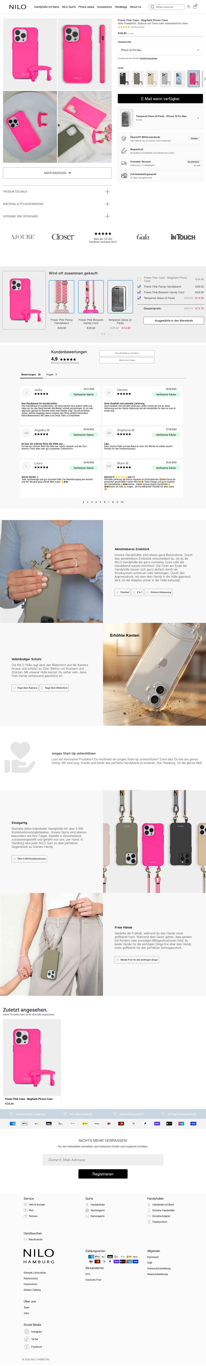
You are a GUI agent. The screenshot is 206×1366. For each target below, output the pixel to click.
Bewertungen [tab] (28, 374)
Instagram (36, 1331)
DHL (87, 1274)
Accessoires (104, 6)
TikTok (34, 1339)
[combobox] (166, 7)
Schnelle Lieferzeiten (35, 1272)
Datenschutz (30, 1284)
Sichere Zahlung (32, 1289)
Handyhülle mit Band (46, 6)
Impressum (153, 1256)
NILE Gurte (69, 6)
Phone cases (86, 6)
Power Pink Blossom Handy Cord (90, 321)
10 (122, 502)
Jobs (26, 1313)
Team (26, 1307)
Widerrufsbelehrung (157, 1274)
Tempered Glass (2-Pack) (120, 321)
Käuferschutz (31, 1278)
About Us (135, 6)
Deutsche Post (93, 1279)
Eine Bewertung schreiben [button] (127, 353)
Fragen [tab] (50, 374)
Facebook (36, 1346)
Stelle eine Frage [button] (127, 360)
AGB (149, 1262)
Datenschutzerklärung (159, 1268)
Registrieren (103, 1174)
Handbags (121, 6)
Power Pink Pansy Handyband (62, 321)
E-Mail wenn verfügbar (160, 98)
